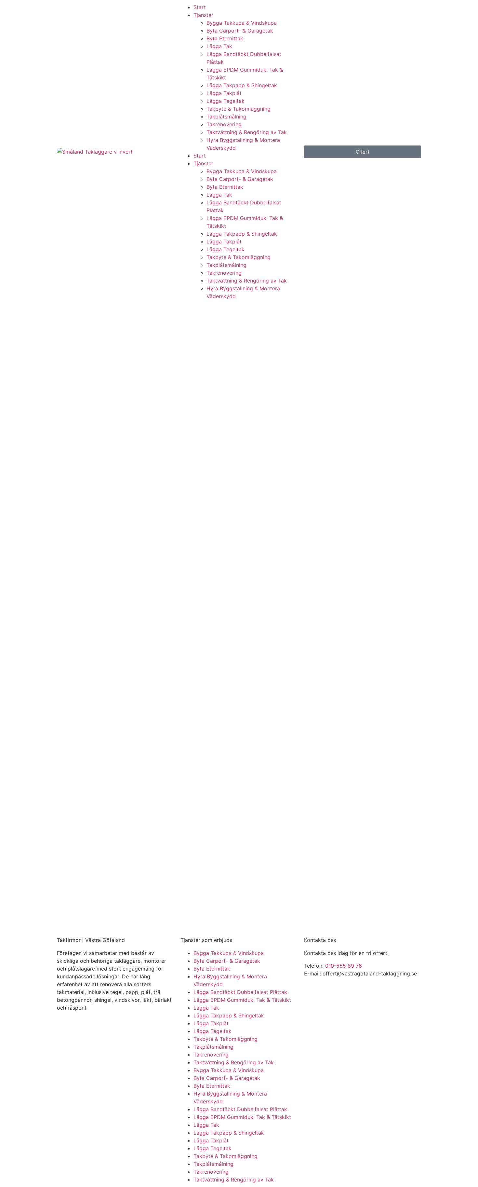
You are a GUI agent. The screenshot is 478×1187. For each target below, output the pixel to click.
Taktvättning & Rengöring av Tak (246, 132)
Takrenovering (224, 124)
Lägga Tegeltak (225, 101)
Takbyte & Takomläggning (238, 108)
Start (199, 7)
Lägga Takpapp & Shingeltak (241, 85)
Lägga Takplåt (224, 93)
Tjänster (203, 15)
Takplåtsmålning (226, 116)
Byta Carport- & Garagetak (239, 30)
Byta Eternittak (224, 38)
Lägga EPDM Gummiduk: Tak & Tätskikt (242, 1000)
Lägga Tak (219, 46)
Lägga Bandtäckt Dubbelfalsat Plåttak (240, 992)
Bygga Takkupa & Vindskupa (241, 23)
